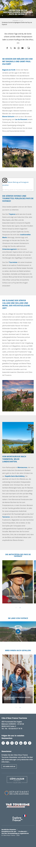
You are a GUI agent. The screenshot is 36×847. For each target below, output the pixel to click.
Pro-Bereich (22, 831)
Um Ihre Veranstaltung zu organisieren (15, 833)
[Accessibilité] (10, 4)
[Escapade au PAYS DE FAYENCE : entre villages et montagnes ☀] (18, 631)
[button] (20, 5)
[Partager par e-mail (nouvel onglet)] (22, 48)
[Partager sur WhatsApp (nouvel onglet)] (19, 48)
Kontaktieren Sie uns (9, 831)
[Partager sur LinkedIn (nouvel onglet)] (15, 48)
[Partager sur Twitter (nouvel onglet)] (11, 48)
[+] (18, 43)
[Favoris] (15, 5)
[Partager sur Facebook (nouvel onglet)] (7, 48)
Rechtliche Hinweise (9, 829)
